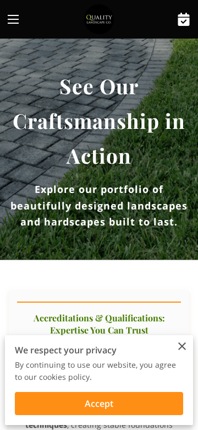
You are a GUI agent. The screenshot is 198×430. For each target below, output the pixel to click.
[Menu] (13, 19)
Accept (99, 403)
